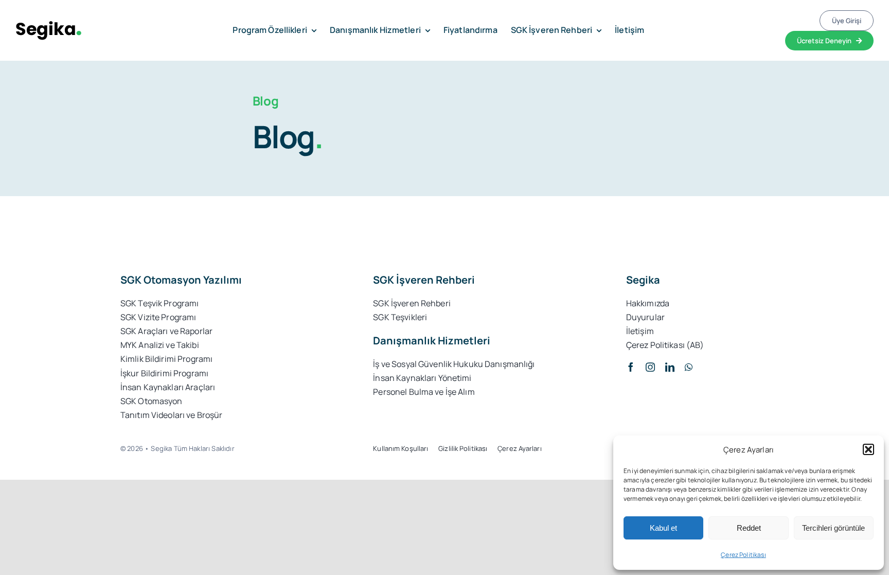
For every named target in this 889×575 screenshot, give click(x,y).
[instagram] (650, 367)
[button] (868, 449)
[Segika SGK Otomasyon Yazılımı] (48, 25)
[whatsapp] (688, 367)
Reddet (749, 528)
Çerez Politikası (743, 554)
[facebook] (630, 367)
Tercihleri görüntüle (833, 528)
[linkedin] (669, 367)
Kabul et (663, 528)
